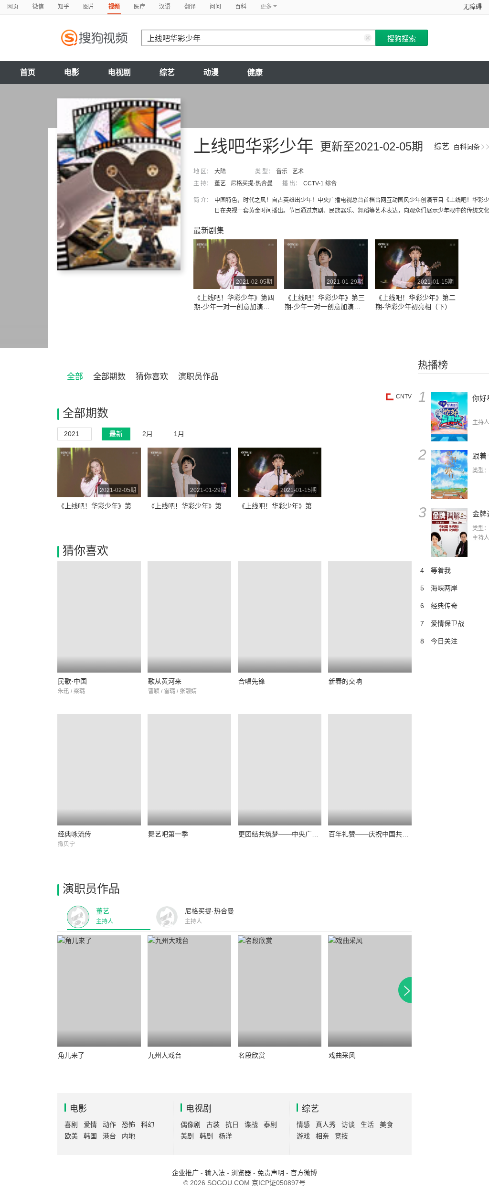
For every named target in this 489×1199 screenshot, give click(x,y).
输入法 (215, 1173)
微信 (38, 6)
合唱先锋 (251, 681)
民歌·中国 (72, 681)
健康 (255, 72)
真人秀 (326, 1124)
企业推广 (185, 1173)
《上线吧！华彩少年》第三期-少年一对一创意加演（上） (325, 307)
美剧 (187, 1136)
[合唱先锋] (279, 617)
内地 (128, 1136)
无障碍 (472, 6)
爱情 (90, 1124)
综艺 (167, 72)
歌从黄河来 (164, 681)
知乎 (63, 6)
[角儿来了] (99, 991)
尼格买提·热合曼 (252, 183)
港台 (109, 1136)
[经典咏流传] (99, 769)
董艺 (220, 183)
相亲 (322, 1136)
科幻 (147, 1124)
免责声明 (270, 1173)
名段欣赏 (251, 1055)
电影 (71, 72)
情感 (303, 1124)
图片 (89, 6)
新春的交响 (345, 681)
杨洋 (225, 1136)
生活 (367, 1124)
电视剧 (119, 72)
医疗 (139, 6)
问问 (215, 6)
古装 (213, 1124)
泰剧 (270, 1124)
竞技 (341, 1136)
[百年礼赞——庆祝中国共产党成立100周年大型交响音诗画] (370, 769)
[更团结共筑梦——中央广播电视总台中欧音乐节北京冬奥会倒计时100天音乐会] (279, 769)
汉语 (164, 6)
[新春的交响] (370, 617)
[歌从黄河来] (189, 617)
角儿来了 (71, 1055)
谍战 (251, 1124)
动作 (109, 1124)
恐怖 (128, 1124)
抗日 (232, 1124)
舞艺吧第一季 (168, 834)
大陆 (220, 171)
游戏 (303, 1136)
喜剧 (71, 1124)
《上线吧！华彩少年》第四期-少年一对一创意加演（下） (234, 307)
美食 (386, 1124)
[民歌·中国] (99, 617)
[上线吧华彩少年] (119, 184)
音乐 (281, 171)
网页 (13, 6)
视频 (114, 6)
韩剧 (206, 1136)
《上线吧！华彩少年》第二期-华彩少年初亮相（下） (316, 506)
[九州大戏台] (189, 991)
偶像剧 (191, 1124)
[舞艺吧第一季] (189, 769)
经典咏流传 (74, 834)
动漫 (211, 72)
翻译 (190, 6)
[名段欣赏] (279, 991)
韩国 (90, 1136)
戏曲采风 (342, 1055)
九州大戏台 (164, 1055)
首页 (27, 72)
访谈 (348, 1124)
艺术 (298, 171)
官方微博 (303, 1173)
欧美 (71, 1136)
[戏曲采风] (370, 991)
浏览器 (241, 1173)
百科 (240, 6)
